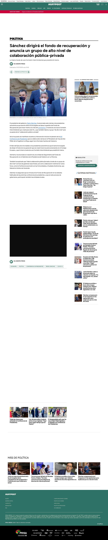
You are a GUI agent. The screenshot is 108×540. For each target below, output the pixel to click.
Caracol (82, 530)
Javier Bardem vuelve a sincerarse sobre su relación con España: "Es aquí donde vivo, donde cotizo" (90, 275)
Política (16, 39)
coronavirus (41, 127)
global (34, 8)
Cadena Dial (63, 533)
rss (6, 507)
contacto (8, 503)
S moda (64, 535)
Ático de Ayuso (40, 1)
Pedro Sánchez (48, 1)
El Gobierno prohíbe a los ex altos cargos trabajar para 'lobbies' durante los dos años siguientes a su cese (90, 287)
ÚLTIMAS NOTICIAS (78, 8)
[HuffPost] (10, 494)
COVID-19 (60, 266)
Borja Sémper (57, 1)
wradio (51, 533)
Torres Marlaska (20, 1)
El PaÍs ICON (57, 535)
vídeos (49, 8)
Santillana (51, 530)
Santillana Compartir (59, 530)
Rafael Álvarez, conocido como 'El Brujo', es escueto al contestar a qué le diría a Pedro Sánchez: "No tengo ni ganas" (90, 183)
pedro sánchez (50, 266)
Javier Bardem (104, 1)
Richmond (35, 535)
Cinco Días (57, 533)
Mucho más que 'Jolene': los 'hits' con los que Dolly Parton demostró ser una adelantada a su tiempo (90, 223)
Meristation (78, 535)
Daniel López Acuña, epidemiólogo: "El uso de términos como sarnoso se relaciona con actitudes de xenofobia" (90, 235)
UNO (47, 533)
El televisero (56, 8)
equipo (7, 498)
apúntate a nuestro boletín (86, 165)
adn (76, 530)
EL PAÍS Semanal (69, 533)
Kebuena (80, 533)
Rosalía (81, 1)
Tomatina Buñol (95, 1)
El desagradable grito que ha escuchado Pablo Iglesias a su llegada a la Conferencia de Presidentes (57, 421)
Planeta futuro (75, 533)
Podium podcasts (50, 535)
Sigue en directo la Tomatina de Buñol (32, 11)
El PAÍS (36, 530)
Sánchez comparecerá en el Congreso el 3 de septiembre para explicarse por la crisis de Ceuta (90, 298)
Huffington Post (38, 533)
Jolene (33, 1)
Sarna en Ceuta (11, 1)
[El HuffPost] (55, 4)
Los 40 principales (43, 530)
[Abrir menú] (2, 4)
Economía (14, 266)
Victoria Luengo (65, 1)
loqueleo (70, 535)
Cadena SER (66, 530)
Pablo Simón (88, 1)
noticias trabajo (67, 8)
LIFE (44, 8)
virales (39, 8)
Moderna (43, 535)
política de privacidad (59, 505)
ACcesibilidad (57, 507)
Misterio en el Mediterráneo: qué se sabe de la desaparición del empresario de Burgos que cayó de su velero (90, 211)
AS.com (71, 530)
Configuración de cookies (61, 498)
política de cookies (59, 501)
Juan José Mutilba (74, 1)
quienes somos (9, 501)
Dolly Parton (28, 1)
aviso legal (57, 503)
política (27, 8)
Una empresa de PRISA (22, 531)
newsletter (8, 505)
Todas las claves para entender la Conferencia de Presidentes (18, 420)
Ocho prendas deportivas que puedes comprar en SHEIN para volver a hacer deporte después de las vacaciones (86, 98)
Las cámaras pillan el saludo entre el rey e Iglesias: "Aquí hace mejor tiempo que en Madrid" (37, 421)
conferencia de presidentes (34, 266)
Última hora (98, 4)
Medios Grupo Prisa (22, 536)
